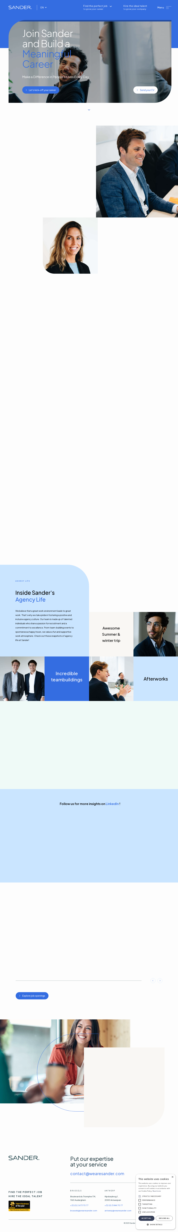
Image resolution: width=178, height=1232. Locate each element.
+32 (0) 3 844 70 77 (114, 1205)
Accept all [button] (146, 1218)
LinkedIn (112, 804)
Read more (157, 1191)
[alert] (155, 1201)
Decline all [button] (164, 1218)
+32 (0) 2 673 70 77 (79, 1205)
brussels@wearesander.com (83, 1210)
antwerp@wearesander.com (118, 1210)
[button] (164, 7)
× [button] (172, 1177)
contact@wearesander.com (97, 1173)
